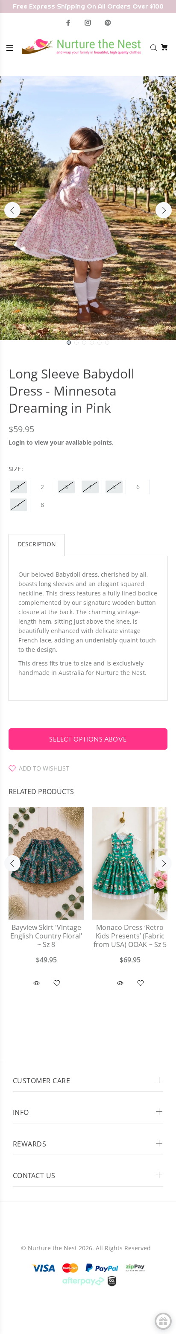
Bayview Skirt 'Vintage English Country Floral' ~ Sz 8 (46, 936)
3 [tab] (84, 342)
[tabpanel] (88, 208)
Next (163, 210)
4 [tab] (92, 342)
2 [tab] (76, 342)
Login (17, 442)
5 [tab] (99, 342)
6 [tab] (107, 342)
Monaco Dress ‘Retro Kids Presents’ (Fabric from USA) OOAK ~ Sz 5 (130, 936)
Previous (12, 210)
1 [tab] (69, 342)
